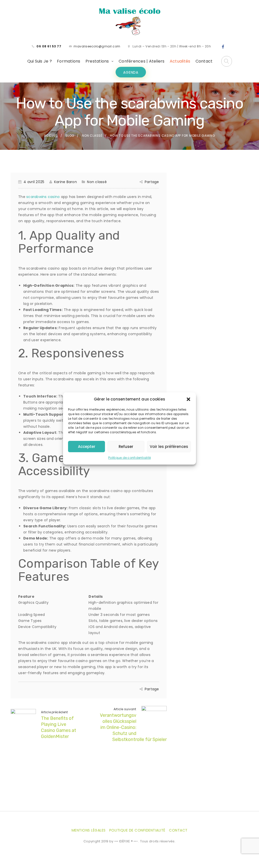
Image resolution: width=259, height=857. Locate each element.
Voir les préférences (169, 446)
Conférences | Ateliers (142, 61)
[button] (188, 399)
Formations (68, 61)
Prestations (97, 61)
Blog (70, 135)
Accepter (86, 446)
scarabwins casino (43, 196)
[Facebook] (223, 46)
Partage (152, 181)
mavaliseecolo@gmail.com (97, 46)
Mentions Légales (89, 830)
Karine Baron (65, 181)
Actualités (180, 61)
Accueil (51, 135)
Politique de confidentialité (129, 457)
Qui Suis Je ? (39, 61)
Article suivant (125, 709)
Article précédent (54, 712)
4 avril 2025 (34, 181)
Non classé (92, 135)
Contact (204, 61)
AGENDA (130, 72)
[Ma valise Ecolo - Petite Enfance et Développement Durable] (129, 21)
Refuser (126, 446)
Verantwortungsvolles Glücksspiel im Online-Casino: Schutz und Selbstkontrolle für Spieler (133, 727)
